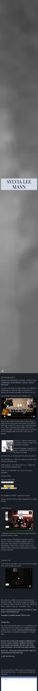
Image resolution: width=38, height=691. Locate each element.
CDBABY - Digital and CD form (20, 495)
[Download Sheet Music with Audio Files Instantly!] (18, 680)
